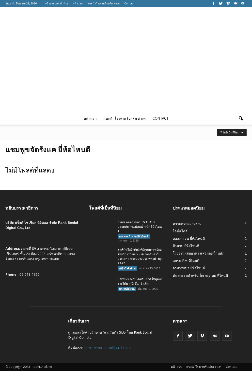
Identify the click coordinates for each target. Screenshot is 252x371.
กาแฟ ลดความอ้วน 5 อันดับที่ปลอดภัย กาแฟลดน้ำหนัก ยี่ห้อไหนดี (140, 227)
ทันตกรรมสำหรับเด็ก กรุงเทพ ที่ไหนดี (200, 275)
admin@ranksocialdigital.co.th (107, 347)
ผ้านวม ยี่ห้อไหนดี (186, 245)
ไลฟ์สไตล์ (180, 231)
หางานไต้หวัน (127, 288)
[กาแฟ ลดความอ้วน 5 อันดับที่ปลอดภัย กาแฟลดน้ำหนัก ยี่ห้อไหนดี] (101, 228)
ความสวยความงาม (187, 223)
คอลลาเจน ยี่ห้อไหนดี (189, 238)
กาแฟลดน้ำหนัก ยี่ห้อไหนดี (133, 236)
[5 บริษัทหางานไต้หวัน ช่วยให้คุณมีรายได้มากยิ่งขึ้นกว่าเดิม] (101, 285)
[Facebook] (213, 3)
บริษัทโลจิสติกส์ (127, 268)
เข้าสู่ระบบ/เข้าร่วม (56, 3)
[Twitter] (220, 3)
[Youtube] (243, 3)
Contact (129, 3)
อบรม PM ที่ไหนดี (186, 260)
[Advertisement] (126, 75)
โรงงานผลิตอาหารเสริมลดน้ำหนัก (198, 253)
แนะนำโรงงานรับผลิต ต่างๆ (103, 3)
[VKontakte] (235, 3)
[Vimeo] (228, 3)
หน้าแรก (78, 3)
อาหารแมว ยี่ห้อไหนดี (189, 268)
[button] (241, 119)
